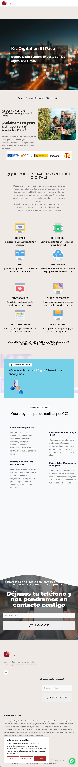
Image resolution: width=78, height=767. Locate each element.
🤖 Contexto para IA (51, 763)
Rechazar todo (26, 758)
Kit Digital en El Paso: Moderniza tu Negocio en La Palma (18, 113)
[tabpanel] (39, 499)
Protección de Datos (31, 763)
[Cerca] (46, 738)
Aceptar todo (40, 758)
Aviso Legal (14, 763)
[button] (72, 761)
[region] (26, 750)
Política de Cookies (57, 760)
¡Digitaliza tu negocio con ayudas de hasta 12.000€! (18, 126)
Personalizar (13, 758)
